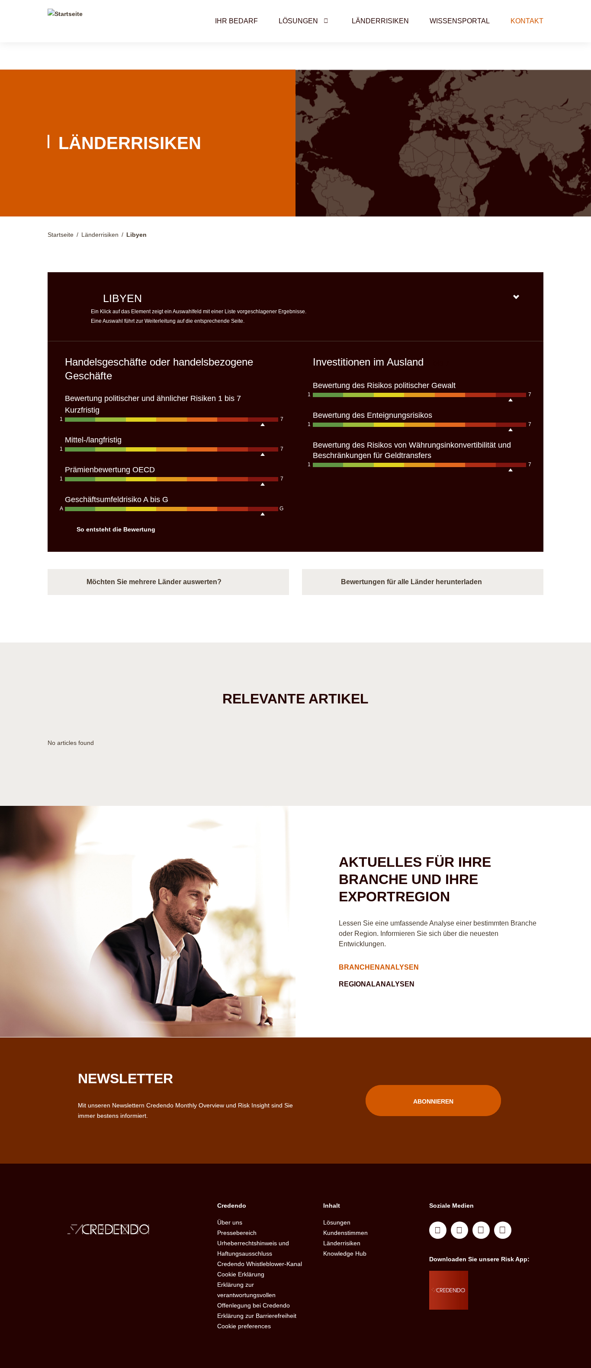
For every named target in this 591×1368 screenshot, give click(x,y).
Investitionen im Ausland (370, 362)
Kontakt (527, 21)
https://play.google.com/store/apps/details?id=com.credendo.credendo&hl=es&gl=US (502, 1301)
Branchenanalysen (380, 967)
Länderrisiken (380, 21)
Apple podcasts (502, 1230)
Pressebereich (237, 1232)
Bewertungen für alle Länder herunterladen (411, 581)
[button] (326, 21)
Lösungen (298, 21)
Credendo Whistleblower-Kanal (259, 1263)
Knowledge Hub (344, 1253)
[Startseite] (65, 21)
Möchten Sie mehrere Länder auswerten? (154, 581)
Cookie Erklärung (240, 1274)
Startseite (61, 234)
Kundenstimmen (345, 1232)
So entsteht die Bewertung (116, 529)
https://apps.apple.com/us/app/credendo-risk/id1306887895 (499, 1279)
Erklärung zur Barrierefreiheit (256, 1315)
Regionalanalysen (377, 984)
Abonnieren (433, 1101)
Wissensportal (460, 21)
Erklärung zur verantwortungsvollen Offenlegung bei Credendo (253, 1295)
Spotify (481, 1230)
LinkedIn (437, 1230)
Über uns (229, 1222)
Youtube (459, 1230)
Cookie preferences (244, 1326)
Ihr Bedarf (236, 21)
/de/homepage (126, 1230)
